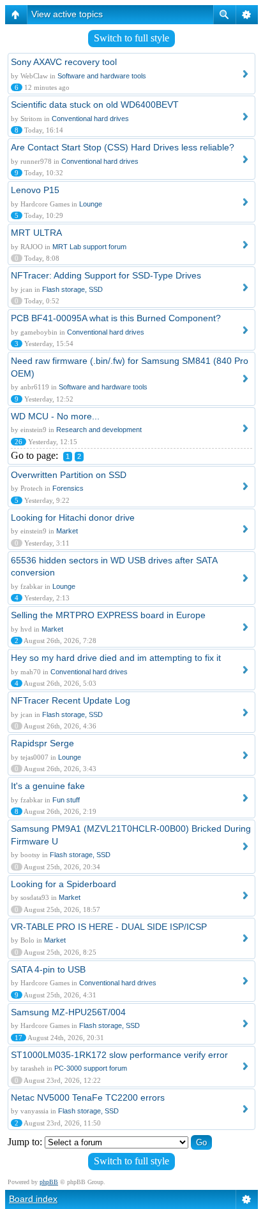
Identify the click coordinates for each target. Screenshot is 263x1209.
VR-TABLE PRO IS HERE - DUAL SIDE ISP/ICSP (109, 927)
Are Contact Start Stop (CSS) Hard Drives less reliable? (122, 147)
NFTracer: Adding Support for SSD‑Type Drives (106, 275)
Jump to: (25, 1141)
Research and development (99, 429)
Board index (33, 1199)
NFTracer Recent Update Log (70, 700)
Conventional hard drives (90, 118)
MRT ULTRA (36, 233)
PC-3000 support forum (90, 1068)
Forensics (68, 488)
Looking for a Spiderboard (63, 884)
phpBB (49, 1181)
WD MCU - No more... (55, 416)
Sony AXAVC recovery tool (64, 62)
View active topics (67, 14)
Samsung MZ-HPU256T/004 (68, 1012)
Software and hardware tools (101, 76)
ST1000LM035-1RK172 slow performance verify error (119, 1055)
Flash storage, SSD (72, 289)
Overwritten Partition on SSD (68, 475)
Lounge (90, 204)
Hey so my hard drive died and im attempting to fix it (116, 658)
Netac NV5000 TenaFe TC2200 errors (88, 1097)
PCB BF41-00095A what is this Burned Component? (116, 318)
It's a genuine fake (48, 786)
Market (67, 531)
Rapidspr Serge (42, 743)
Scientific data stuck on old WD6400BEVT (95, 104)
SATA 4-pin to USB (48, 969)
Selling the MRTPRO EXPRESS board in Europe (108, 615)
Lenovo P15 (35, 190)
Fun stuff (66, 800)
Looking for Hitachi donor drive (73, 517)
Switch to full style (131, 38)
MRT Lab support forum (89, 246)
